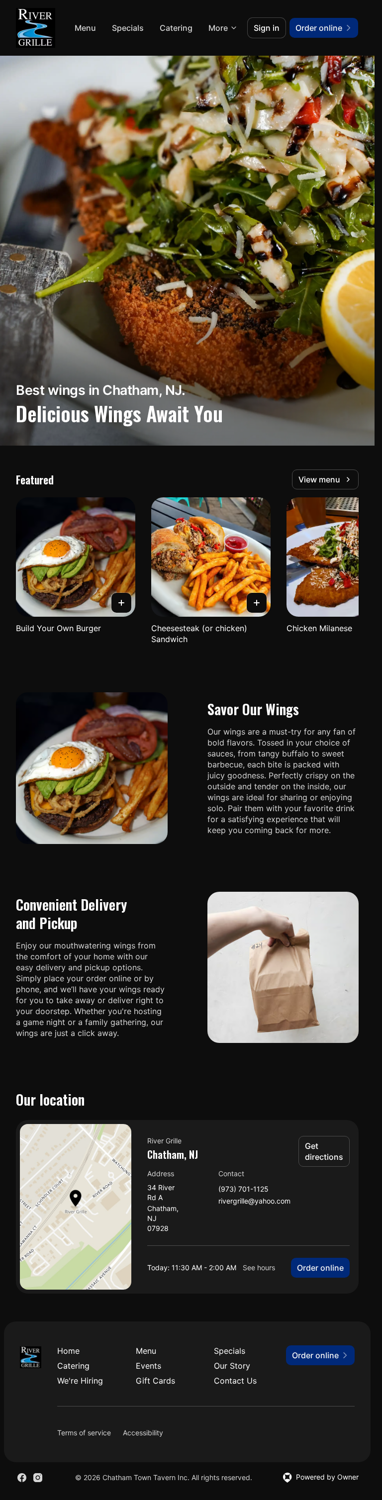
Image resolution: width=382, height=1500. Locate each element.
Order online (320, 1268)
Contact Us (235, 1381)
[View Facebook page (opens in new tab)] (22, 1478)
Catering (176, 28)
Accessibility (143, 1432)
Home (68, 1351)
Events (148, 1366)
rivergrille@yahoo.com (254, 1201)
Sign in (267, 28)
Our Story (232, 1366)
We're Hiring (80, 1381)
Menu (85, 28)
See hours (259, 1267)
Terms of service (84, 1432)
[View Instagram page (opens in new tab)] (38, 1478)
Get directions (324, 1151)
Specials (128, 28)
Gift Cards (155, 1381)
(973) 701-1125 (243, 1189)
